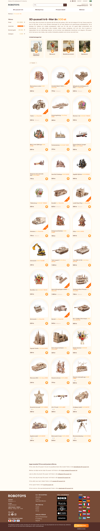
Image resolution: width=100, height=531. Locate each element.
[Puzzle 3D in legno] (84, 504)
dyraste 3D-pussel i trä (64, 477)
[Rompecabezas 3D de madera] (88, 501)
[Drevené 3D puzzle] (88, 514)
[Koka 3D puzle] (80, 507)
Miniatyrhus (39, 9)
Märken (82, 9)
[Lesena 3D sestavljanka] (84, 514)
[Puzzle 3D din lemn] (80, 514)
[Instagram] (75, 1)
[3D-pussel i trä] (80, 518)
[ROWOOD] (63, 518)
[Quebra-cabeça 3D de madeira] (88, 511)
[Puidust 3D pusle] (84, 501)
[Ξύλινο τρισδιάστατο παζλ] (84, 518)
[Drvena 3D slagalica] (80, 504)
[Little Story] (63, 508)
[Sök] (65, 5)
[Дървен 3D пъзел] (88, 518)
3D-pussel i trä (18, 9)
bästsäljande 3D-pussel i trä (81, 467)
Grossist (85, 1)
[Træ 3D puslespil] (88, 497)
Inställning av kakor (81, 528)
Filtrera (10, 19)
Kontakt (79, 1)
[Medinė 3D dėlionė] (84, 507)
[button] (90, 1)
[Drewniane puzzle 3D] (84, 511)
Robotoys (10, 4)
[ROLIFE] (63, 503)
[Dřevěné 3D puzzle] (84, 497)
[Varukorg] (91, 5)
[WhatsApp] (71, 1)
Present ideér (60, 9)
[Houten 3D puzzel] (80, 511)
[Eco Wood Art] (63, 513)
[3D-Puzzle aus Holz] (80, 501)
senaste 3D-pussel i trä (58, 481)
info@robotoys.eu (82, 5)
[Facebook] (73, 1)
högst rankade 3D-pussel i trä (69, 470)
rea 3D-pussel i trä (48, 484)
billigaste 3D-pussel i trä (64, 474)
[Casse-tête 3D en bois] (88, 504)
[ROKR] (63, 498)
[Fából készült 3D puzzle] (88, 507)
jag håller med (81, 525)
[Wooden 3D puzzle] (80, 497)
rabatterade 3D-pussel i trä (65, 488)
